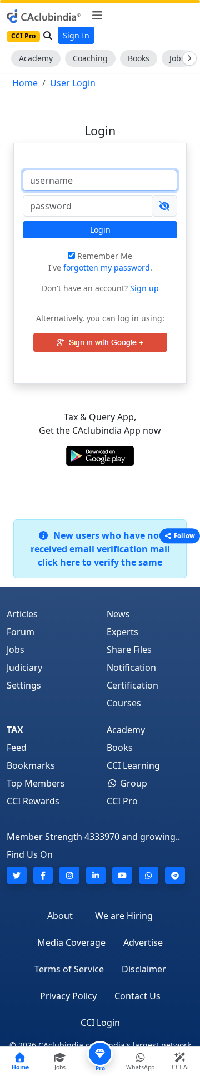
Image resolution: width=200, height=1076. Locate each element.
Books (138, 58)
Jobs (15, 649)
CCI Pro (122, 801)
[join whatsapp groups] (149, 875)
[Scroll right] (187, 58)
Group (132, 783)
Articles (22, 614)
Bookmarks (31, 765)
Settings (24, 685)
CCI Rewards (33, 801)
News (118, 614)
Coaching (90, 58)
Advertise (143, 942)
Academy (36, 58)
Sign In (76, 35)
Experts (122, 632)
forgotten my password (106, 267)
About (60, 916)
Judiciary (24, 667)
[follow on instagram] (69, 875)
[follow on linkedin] (96, 875)
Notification (131, 667)
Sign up (143, 288)
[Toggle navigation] (96, 15)
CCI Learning (133, 765)
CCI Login (100, 1022)
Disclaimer (144, 969)
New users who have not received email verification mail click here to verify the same (100, 548)
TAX (15, 730)
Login (100, 229)
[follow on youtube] (122, 875)
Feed (17, 747)
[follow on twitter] (17, 875)
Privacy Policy (68, 996)
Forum (20, 632)
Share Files (129, 649)
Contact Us (137, 996)
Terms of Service (69, 969)
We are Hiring (124, 916)
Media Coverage (71, 942)
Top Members (36, 783)
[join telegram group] (175, 875)
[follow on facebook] (43, 875)
